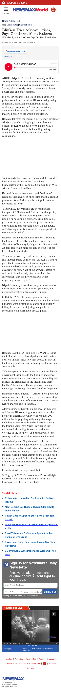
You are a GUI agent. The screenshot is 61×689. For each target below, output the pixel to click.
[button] (53, 10)
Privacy (6, 596)
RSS (34, 658)
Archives (42, 658)
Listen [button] (6, 643)
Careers (52, 658)
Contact (9, 658)
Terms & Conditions (32, 663)
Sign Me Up (50, 591)
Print (6, 57)
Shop (28, 658)
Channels (16, 643)
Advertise (19, 658)
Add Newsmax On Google (17, 51)
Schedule (29, 643)
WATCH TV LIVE (17, 2)
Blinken (29, 25)
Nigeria (22, 25)
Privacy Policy (13, 663)
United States (12, 25)
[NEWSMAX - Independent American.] (30, 9)
